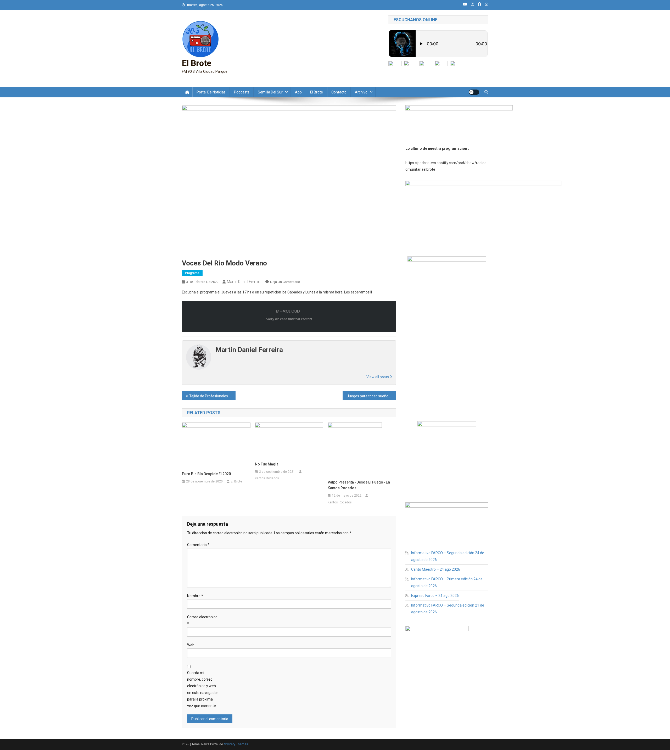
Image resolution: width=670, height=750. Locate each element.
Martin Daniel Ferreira (244, 282)
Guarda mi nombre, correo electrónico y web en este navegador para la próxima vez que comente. (202, 689)
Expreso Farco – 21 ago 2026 (435, 595)
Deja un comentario (285, 282)
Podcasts (241, 92)
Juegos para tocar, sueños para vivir (371, 396)
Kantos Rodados (267, 478)
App (298, 92)
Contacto (339, 92)
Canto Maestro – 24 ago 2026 (435, 569)
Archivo (361, 92)
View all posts (378, 377)
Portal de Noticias (211, 92)
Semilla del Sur (270, 92)
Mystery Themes (236, 744)
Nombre (195, 596)
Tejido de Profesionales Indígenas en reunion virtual (212, 396)
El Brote (196, 63)
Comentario (198, 545)
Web (190, 645)
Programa (192, 273)
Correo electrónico (202, 620)
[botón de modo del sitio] (474, 92)
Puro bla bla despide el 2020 (206, 474)
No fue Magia (266, 464)
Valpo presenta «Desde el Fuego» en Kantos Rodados (359, 485)
